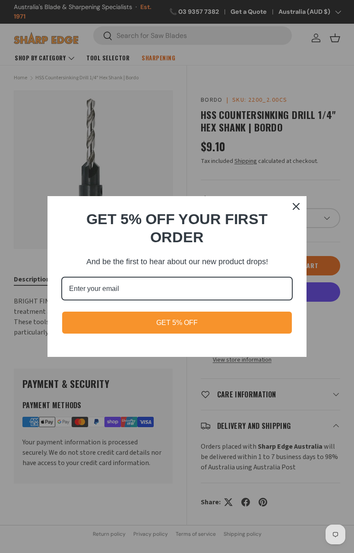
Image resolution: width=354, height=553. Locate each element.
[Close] (296, 206)
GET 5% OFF (177, 322)
